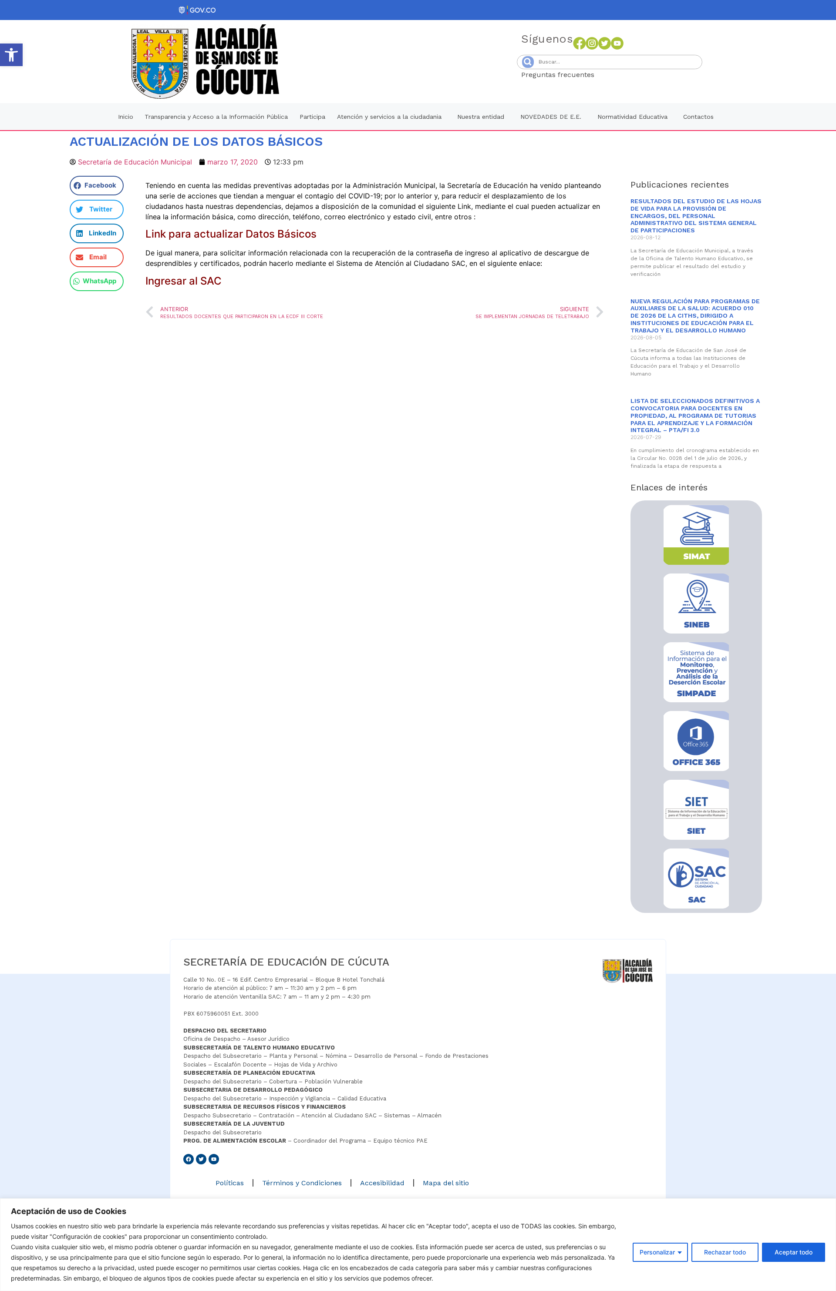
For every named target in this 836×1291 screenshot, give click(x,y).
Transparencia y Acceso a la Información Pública (216, 116)
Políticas (230, 1183)
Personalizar (657, 1252)
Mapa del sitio (446, 1183)
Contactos (698, 116)
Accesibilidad (382, 1183)
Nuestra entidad (480, 116)
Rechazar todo (725, 1252)
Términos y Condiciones (302, 1183)
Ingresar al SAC (183, 281)
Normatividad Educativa (632, 116)
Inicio (125, 116)
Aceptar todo (793, 1252)
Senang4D (616, 74)
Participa (312, 116)
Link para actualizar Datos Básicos (231, 234)
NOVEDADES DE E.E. (550, 116)
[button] (11, 55)
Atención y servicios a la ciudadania (389, 116)
